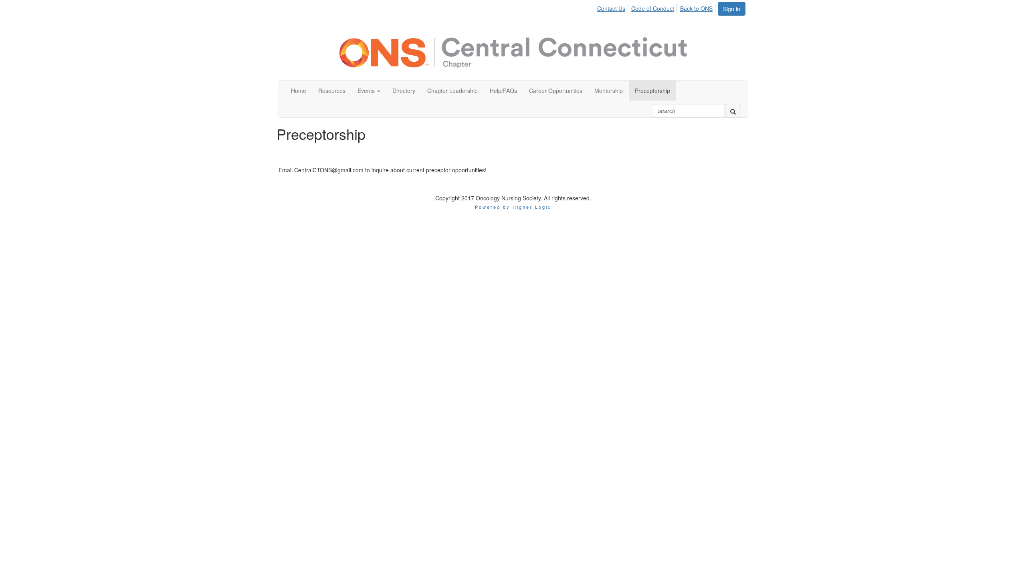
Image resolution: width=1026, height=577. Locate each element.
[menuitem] (613, 7)
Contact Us (611, 8)
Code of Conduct (652, 8)
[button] (368, 91)
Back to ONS (696, 8)
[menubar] (657, 7)
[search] (733, 110)
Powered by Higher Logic (513, 207)
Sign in (731, 9)
